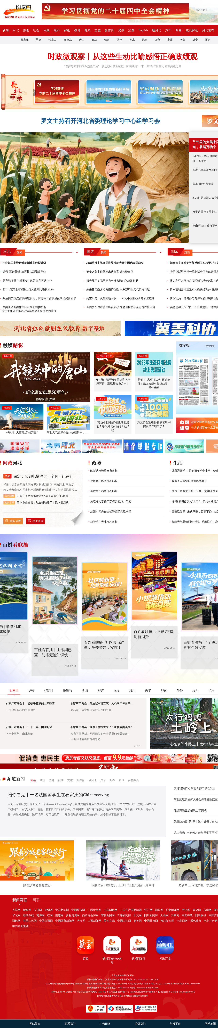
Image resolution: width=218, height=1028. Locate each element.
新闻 (6, 30)
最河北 (156, 30)
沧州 (119, 39)
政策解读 (192, 30)
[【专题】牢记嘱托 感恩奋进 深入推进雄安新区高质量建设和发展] (159, 92)
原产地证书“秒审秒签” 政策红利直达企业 (27, 280)
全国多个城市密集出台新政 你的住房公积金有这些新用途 (120, 307)
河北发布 (208, 30)
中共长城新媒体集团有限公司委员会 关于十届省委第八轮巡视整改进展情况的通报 (29, 309)
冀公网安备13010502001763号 (181, 992)
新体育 (109, 30)
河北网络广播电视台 (189, 920)
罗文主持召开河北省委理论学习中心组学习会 (100, 121)
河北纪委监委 (162, 992)
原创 (26, 30)
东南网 (207, 909)
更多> (137, 745)
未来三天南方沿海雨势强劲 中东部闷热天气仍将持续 (118, 289)
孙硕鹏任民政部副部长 (104, 480)
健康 (87, 30)
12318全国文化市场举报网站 (142, 992)
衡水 (132, 39)
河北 (16, 30)
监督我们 (140, 1023)
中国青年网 (94, 909)
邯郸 (157, 39)
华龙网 (16, 915)
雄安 (195, 39)
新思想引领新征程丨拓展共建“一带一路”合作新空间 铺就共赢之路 (141, 66)
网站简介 (34, 1023)
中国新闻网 (62, 909)
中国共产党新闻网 (131, 909)
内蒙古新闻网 (90, 915)
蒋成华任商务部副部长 (104, 491)
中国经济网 (78, 909)
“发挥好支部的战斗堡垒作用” (81, 66)
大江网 (81, 920)
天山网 (164, 915)
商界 (178, 30)
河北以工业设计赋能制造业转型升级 (24, 262)
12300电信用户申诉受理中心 (63, 992)
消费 (131, 30)
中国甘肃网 (151, 920)
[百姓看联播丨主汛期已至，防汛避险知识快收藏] (23, 590)
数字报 (184, 345)
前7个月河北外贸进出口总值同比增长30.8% (28, 289)
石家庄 (24, 39)
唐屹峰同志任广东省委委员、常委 (110, 501)
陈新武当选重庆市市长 (104, 470)
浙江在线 (28, 915)
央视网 (38, 909)
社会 (36, 30)
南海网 (40, 915)
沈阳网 (159, 909)
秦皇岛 (68, 39)
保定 (107, 39)
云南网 (175, 915)
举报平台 (175, 1023)
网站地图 (210, 1023)
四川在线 (200, 915)
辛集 (182, 39)
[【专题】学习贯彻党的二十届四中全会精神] (56, 92)
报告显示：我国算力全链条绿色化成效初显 (112, 280)
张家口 (52, 39)
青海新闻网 (124, 915)
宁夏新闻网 (108, 915)
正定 (208, 39)
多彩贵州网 (73, 915)
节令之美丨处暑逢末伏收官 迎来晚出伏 (109, 271)
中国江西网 (46, 920)
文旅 (98, 30)
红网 (50, 915)
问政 (46, 30)
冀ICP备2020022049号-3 (118, 983)
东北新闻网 (172, 909)
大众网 (197, 909)
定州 (170, 39)
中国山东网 (124, 920)
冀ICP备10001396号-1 (98, 983)
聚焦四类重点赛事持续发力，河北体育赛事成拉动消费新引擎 (39, 298)
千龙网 (137, 915)
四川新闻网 (151, 915)
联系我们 (70, 1023)
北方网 (148, 909)
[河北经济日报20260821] (193, 381)
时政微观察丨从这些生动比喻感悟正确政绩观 (123, 56)
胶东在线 (109, 920)
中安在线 (187, 915)
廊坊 (94, 39)
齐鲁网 (138, 920)
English (143, 30)
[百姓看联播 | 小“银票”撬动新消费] (122, 586)
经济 (57, 30)
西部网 (16, 920)
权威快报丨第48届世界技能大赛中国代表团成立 (115, 262)
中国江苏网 (30, 920)
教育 (77, 30)
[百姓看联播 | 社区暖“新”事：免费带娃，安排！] (73, 596)
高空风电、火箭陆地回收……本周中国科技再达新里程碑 (120, 298)
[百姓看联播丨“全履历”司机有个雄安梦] (172, 596)
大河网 (186, 909)
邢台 (144, 39)
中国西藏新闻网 (64, 920)
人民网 (16, 909)
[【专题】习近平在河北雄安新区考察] (108, 92)
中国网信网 (110, 909)
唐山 (81, 39)
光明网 (48, 909)
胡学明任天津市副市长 (104, 521)
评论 (67, 30)
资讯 (121, 30)
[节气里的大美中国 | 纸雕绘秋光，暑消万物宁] (94, 187)
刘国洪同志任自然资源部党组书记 (110, 511)
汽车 (168, 30)
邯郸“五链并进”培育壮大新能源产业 (24, 271)
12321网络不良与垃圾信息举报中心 (113, 992)
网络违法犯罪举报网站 (86, 992)
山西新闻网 (94, 920)
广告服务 (105, 1023)
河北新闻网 (167, 920)
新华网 (27, 909)
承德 (38, 39)
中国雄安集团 (20, 926)
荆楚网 (59, 915)
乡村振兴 (133, 780)
